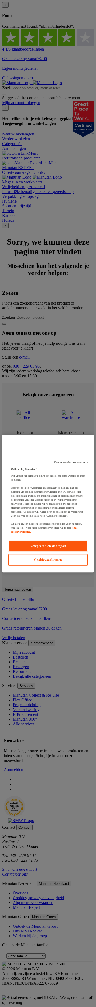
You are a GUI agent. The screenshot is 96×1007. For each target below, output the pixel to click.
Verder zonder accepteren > (71, 462)
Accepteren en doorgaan (48, 546)
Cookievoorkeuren (48, 560)
